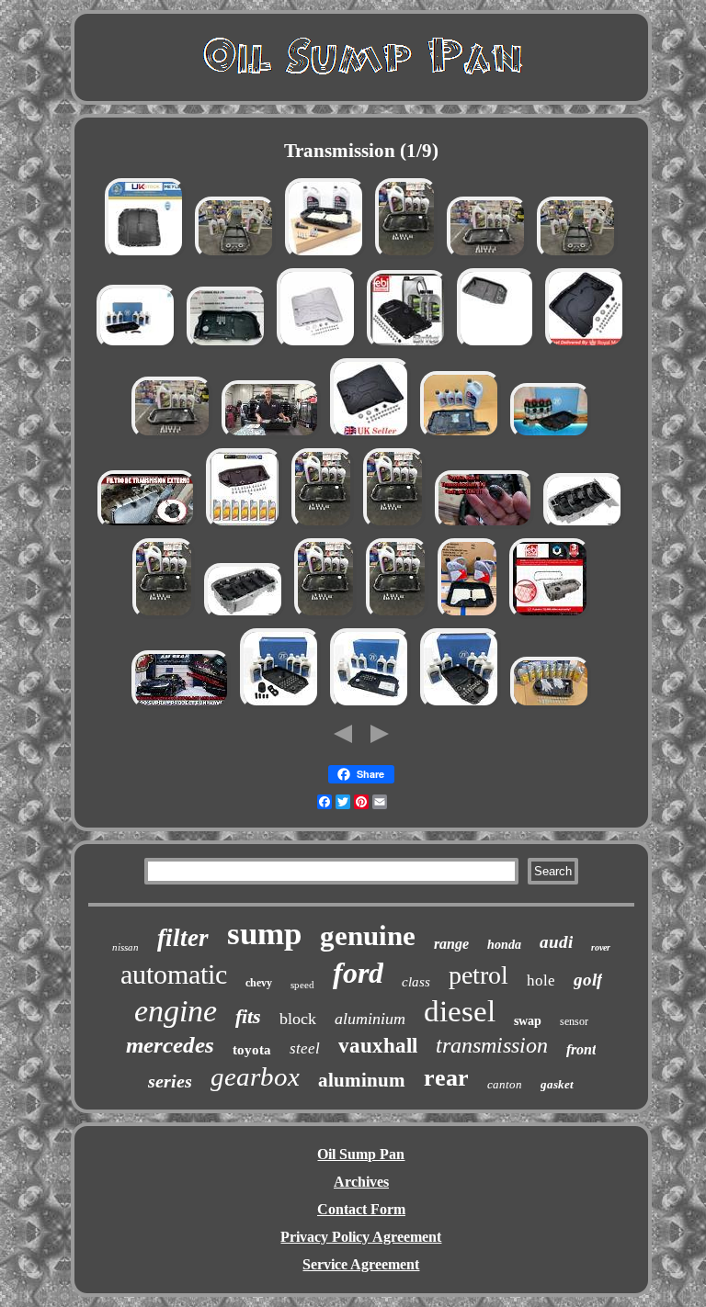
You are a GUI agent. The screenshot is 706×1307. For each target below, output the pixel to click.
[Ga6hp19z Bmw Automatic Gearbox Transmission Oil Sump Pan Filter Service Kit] (407, 347)
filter (183, 938)
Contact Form (361, 1209)
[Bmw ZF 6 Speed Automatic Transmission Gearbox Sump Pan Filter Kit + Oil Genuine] (280, 707)
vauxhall (377, 1045)
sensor (574, 1021)
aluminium (370, 1018)
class (416, 982)
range (451, 944)
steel (305, 1048)
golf (588, 979)
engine (175, 1011)
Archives (361, 1181)
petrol (478, 975)
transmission (492, 1045)
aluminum (361, 1080)
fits (248, 1016)
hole (541, 980)
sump (264, 934)
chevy (258, 982)
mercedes (170, 1044)
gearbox (255, 1076)
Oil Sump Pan (360, 1154)
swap (527, 1021)
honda (504, 945)
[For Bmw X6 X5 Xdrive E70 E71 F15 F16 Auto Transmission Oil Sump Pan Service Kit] (394, 527)
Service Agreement (360, 1264)
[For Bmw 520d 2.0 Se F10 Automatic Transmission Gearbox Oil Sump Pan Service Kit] (172, 437)
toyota (252, 1049)
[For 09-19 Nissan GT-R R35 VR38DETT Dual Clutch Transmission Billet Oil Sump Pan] (370, 437)
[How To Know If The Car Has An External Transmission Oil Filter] (147, 527)
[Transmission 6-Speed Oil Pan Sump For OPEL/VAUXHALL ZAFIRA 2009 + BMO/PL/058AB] (584, 527)
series (170, 1081)
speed (302, 984)
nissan (125, 946)
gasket (557, 1084)
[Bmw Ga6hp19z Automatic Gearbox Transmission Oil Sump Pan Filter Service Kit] (244, 527)
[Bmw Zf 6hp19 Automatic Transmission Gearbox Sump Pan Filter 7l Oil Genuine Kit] (550, 437)
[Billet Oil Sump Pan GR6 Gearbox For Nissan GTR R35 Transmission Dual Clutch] (317, 347)
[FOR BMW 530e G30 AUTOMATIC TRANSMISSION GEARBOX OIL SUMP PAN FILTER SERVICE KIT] (460, 437)
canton (504, 1084)
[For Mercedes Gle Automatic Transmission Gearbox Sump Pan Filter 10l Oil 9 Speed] (325, 257)
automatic (173, 974)
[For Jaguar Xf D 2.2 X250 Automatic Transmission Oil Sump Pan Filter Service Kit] (325, 617)
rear (446, 1078)
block (297, 1018)
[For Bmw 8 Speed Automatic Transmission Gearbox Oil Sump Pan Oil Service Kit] (487, 257)
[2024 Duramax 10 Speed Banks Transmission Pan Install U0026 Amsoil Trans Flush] (271, 437)
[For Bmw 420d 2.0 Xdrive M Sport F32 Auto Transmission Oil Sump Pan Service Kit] (323, 527)
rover (600, 947)
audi (556, 942)
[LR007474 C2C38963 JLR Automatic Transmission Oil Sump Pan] (496, 347)
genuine (368, 935)
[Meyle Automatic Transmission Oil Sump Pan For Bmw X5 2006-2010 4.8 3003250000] (145, 257)
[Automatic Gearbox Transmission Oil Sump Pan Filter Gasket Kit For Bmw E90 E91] (235, 257)
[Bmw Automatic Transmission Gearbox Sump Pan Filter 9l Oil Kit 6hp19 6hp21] (550, 707)
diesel (459, 1011)
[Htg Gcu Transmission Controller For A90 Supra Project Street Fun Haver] (181, 707)
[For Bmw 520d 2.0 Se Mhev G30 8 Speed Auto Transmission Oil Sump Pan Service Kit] (406, 257)
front (581, 1049)
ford (358, 972)
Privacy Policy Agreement (360, 1237)
